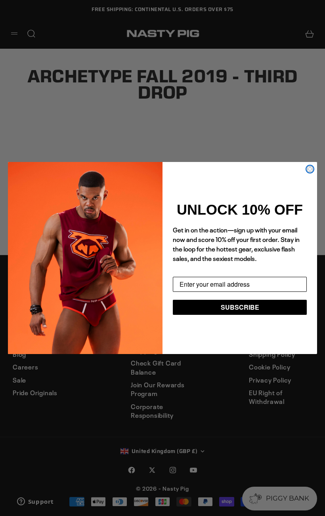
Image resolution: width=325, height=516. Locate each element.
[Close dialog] (310, 169)
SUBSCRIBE (240, 307)
